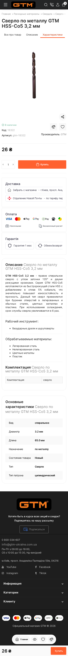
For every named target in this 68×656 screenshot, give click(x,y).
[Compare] (53, 126)
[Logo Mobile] (23, 4)
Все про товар (12, 34)
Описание (32, 34)
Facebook (45, 566)
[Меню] (5, 5)
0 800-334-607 (11, 539)
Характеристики (52, 34)
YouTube (11, 566)
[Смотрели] (34, 639)
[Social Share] (62, 117)
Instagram (12, 573)
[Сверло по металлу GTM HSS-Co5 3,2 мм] (34, 76)
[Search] (45, 4)
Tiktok (42, 573)
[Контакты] (51, 4)
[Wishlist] (62, 126)
